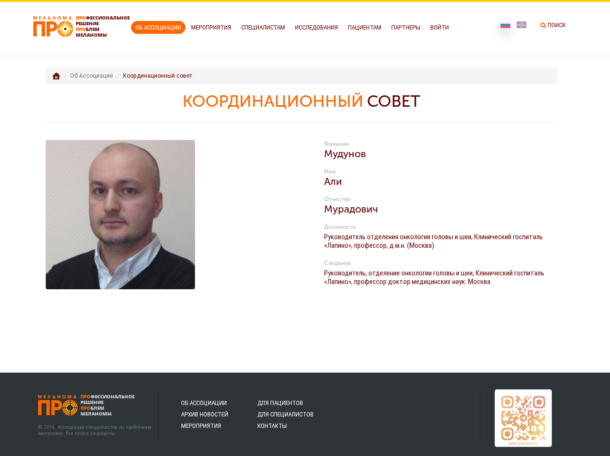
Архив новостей (204, 414)
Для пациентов (280, 403)
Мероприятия (211, 27)
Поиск (557, 25)
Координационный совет (157, 75)
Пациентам (364, 27)
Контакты (272, 426)
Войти (439, 27)
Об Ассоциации (158, 27)
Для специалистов (285, 414)
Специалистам (263, 27)
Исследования (316, 27)
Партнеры (405, 27)
